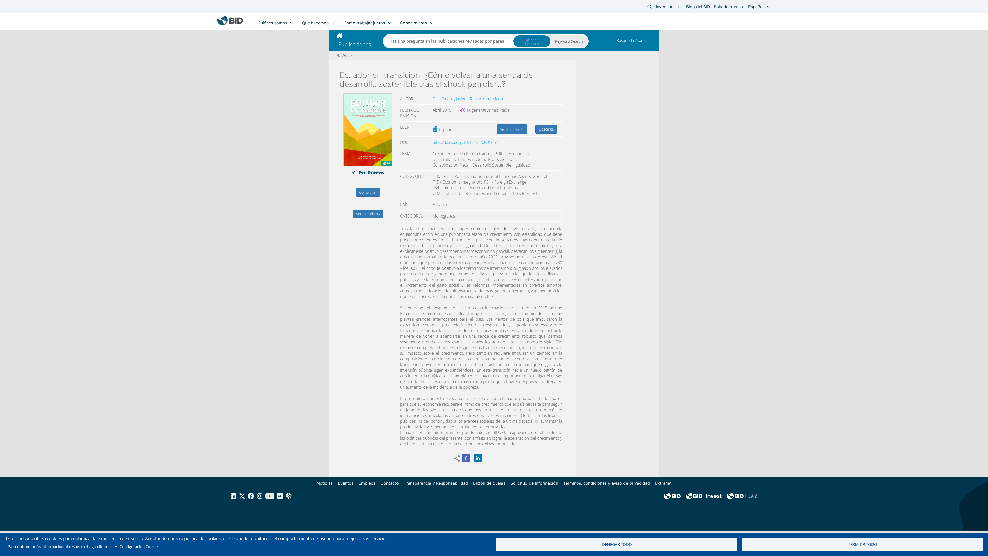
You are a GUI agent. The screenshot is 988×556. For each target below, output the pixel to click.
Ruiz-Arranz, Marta (486, 99)
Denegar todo (617, 544)
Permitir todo (862, 544)
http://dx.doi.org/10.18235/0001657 (465, 142)
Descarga (546, 129)
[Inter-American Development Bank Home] (230, 24)
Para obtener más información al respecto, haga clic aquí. (60, 546)
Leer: (405, 127)
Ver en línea (510, 129)
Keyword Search (569, 41)
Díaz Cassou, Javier (450, 99)
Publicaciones (354, 44)
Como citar (368, 192)
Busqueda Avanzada (634, 40)
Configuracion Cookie (139, 546)
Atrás (347, 55)
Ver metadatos (368, 213)
